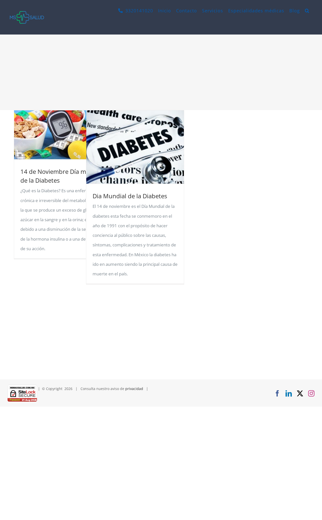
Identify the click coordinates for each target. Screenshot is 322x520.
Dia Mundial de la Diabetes (130, 196)
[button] (307, 10)
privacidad (134, 388)
